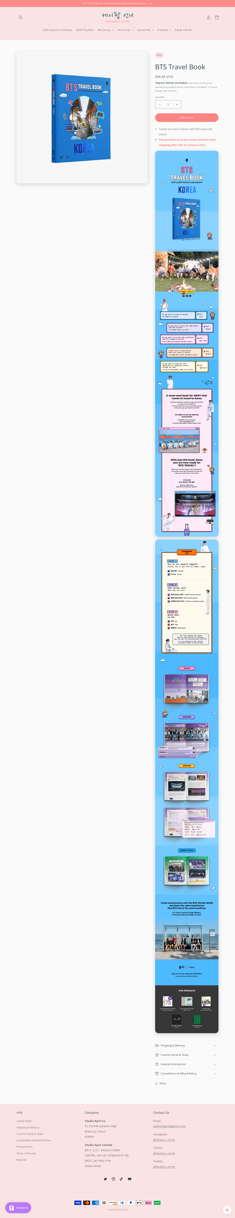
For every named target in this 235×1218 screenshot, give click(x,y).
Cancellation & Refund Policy (34, 1140)
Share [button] (162, 1083)
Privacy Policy (24, 1146)
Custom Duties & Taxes (30, 1133)
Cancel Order (24, 1121)
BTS (159, 55)
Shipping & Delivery (28, 1127)
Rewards (22, 1159)
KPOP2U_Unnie (121, 1209)
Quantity (159, 97)
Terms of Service (26, 1153)
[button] (21, 17)
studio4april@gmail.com (169, 1126)
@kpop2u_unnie (164, 1140)
